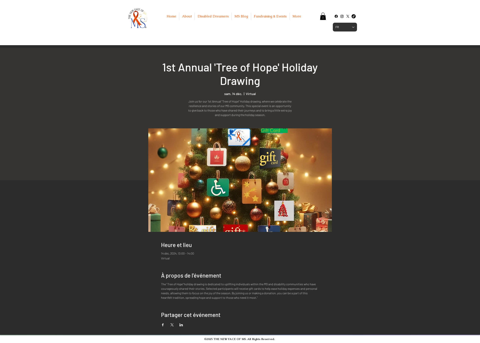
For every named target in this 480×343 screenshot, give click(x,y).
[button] (323, 16)
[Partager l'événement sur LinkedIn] (181, 324)
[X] (348, 16)
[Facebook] (336, 16)
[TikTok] (354, 16)
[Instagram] (342, 16)
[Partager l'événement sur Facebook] (163, 324)
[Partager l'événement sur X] (172, 324)
